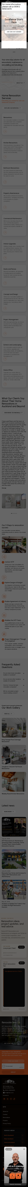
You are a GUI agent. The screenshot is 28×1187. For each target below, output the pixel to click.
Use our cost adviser (14, 32)
